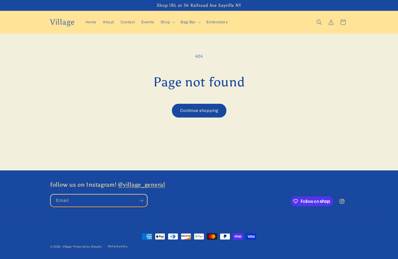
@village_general (141, 184)
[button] (167, 22)
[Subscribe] (141, 200)
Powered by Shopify (87, 246)
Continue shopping (199, 110)
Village (67, 246)
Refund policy (118, 246)
